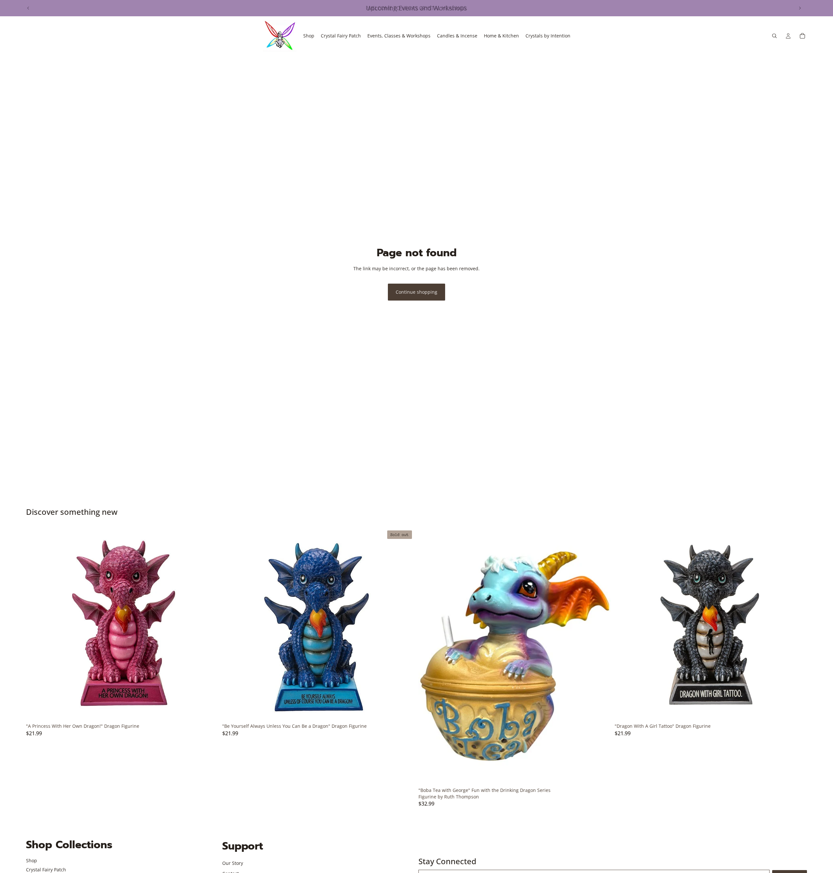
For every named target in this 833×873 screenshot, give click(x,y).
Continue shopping (416, 292)
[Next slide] (800, 8)
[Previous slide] (28, 8)
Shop (31, 860)
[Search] (774, 36)
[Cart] (802, 36)
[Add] (208, 710)
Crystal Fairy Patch (46, 869)
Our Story (232, 863)
